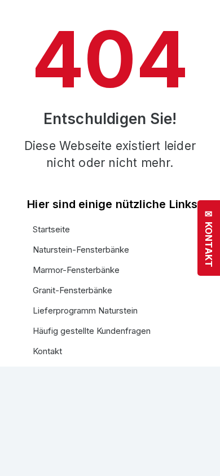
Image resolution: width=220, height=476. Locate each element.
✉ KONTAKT (208, 238)
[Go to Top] (203, 459)
